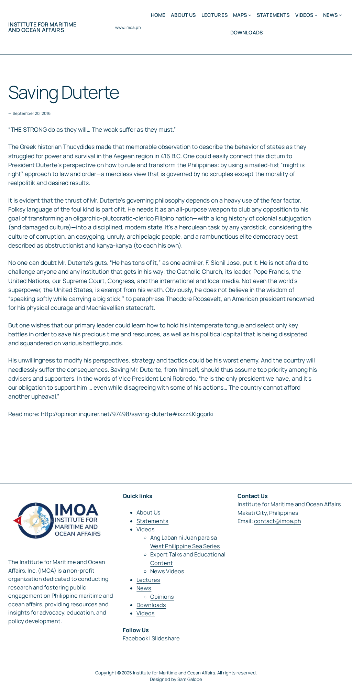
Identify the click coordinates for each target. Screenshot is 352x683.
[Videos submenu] (316, 15)
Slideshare (166, 638)
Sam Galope (189, 679)
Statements (152, 521)
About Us (148, 512)
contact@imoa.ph (277, 521)
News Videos (167, 571)
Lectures (148, 580)
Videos (145, 529)
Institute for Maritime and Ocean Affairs (42, 27)
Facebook (135, 638)
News (143, 588)
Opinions (162, 596)
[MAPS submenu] (249, 15)
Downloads (151, 605)
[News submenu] (340, 15)
